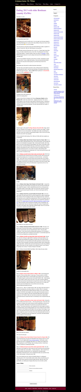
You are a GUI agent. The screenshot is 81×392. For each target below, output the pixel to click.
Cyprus (55, 52)
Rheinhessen (56, 67)
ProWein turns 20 (57, 95)
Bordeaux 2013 (56, 43)
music (55, 64)
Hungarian (55, 59)
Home (17, 4)
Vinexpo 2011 (56, 77)
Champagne (56, 50)
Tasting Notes (45, 388)
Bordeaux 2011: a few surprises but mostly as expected (58, 101)
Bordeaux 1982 (56, 26)
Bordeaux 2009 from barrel (58, 36)
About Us (22, 4)
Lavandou (44, 53)
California (55, 48)
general (55, 54)
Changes (55, 89)
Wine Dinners (30, 4)
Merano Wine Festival (57, 62)
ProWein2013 (56, 65)
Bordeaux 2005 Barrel (57, 28)
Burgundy (55, 47)
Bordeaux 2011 (56, 42)
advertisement (56, 19)
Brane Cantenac (56, 45)
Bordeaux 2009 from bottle (58, 38)
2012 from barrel (56, 18)
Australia (55, 23)
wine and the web (57, 81)
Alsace (55, 21)
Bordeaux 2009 (56, 33)
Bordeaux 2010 (56, 40)
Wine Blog (45, 4)
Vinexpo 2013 (56, 79)
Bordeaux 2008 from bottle (58, 31)
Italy (54, 60)
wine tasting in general (58, 84)
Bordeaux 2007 (56, 30)
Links (51, 4)
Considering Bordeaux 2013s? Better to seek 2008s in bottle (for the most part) (59, 92)
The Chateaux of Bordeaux (58, 74)
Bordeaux (55, 25)
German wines (56, 55)
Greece (55, 57)
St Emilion (55, 72)
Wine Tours (38, 4)
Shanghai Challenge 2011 (58, 69)
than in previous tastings (34, 340)
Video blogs (56, 76)
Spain (55, 71)
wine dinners (56, 82)
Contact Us (57, 4)
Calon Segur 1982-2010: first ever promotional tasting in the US (59, 97)
